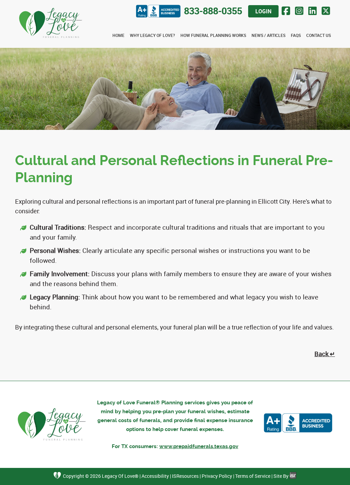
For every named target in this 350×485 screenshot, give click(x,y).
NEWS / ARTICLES (268, 35)
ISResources (185, 476)
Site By (281, 476)
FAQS (296, 35)
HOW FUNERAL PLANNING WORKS (213, 35)
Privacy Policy (217, 476)
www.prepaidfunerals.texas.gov (198, 446)
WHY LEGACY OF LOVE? (152, 35)
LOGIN (263, 11)
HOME (118, 35)
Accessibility (155, 476)
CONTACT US (318, 35)
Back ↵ (324, 354)
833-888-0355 (213, 10)
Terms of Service (252, 476)
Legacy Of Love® (120, 476)
